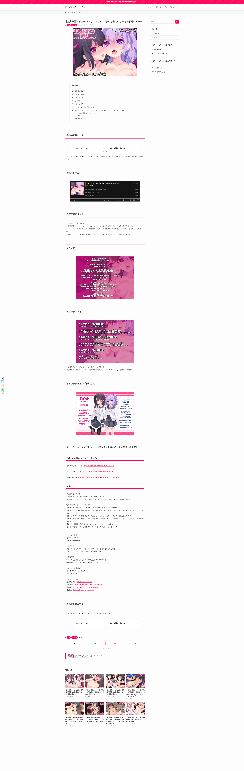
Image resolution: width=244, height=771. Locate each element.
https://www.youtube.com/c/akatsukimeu (88, 584)
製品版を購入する (80, 91)
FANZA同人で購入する (118, 148)
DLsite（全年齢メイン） (159, 49)
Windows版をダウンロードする (87, 113)
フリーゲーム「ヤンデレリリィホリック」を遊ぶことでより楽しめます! (99, 110)
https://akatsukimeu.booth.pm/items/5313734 (99, 466)
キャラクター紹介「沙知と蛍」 (85, 107)
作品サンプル (79, 94)
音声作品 (74, 25)
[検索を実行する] (177, 22)
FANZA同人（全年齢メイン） (161, 53)
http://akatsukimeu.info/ (84, 582)
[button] (74, 643)
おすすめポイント (80, 97)
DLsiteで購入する (81, 148)
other (79, 115)
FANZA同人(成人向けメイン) (160, 72)
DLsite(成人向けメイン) (159, 68)
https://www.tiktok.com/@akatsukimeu (85, 587)
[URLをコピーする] (2, 392)
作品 (68, 25)
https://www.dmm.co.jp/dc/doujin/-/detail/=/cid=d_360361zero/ (98, 477)
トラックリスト (79, 104)
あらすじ (77, 101)
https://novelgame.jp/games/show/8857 (101, 471)
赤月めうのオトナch (75, 7)
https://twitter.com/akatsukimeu (83, 590)
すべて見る (155, 33)
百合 (81, 25)
